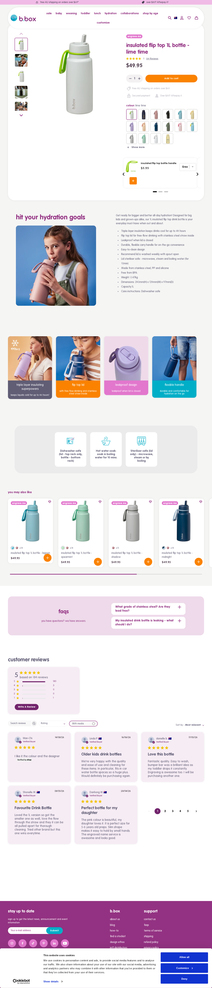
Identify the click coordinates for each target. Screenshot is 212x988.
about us (115, 919)
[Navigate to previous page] (149, 811)
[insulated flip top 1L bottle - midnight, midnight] (163, 548)
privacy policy (151, 948)
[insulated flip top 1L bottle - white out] (155, 138)
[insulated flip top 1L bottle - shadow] (131, 138)
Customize (182, 967)
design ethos (117, 942)
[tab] (155, 191)
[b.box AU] (23, 18)
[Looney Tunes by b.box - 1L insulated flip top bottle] (167, 138)
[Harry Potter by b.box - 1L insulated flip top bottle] (143, 114)
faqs (146, 925)
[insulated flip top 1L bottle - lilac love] (131, 126)
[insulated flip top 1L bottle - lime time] (131, 114)
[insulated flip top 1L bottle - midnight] (155, 126)
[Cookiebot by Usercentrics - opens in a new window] (21, 981)
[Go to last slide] (123, 174)
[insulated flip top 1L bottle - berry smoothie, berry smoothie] (17, 548)
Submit (54, 931)
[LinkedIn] (54, 943)
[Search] (169, 18)
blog (112, 925)
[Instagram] (12, 943)
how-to (114, 931)
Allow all (184, 957)
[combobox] (53, 723)
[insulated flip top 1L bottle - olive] (167, 126)
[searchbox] (19, 723)
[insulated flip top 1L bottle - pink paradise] (180, 126)
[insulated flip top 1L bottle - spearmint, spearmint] (63, 548)
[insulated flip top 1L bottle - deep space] (167, 114)
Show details (50, 981)
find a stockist (118, 936)
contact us (150, 919)
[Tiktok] (33, 943)
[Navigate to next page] (196, 811)
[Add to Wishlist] (49, 501)
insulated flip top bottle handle (158, 163)
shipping (148, 936)
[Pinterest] (44, 943)
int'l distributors (118, 948)
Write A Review (26, 707)
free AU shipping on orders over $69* (59, 2)
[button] (50, 13)
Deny (184, 978)
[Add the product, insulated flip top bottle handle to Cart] (133, 180)
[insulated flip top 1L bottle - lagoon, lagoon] (12, 548)
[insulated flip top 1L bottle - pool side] (192, 126)
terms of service (153, 931)
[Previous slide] (21, 34)
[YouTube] (65, 943)
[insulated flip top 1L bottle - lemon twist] (192, 114)
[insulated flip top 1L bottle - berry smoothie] (155, 114)
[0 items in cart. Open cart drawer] (196, 18)
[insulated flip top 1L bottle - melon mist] (143, 126)
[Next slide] (21, 114)
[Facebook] (22, 943)
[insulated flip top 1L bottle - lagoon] (180, 114)
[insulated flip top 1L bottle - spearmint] (143, 138)
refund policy (151, 942)
